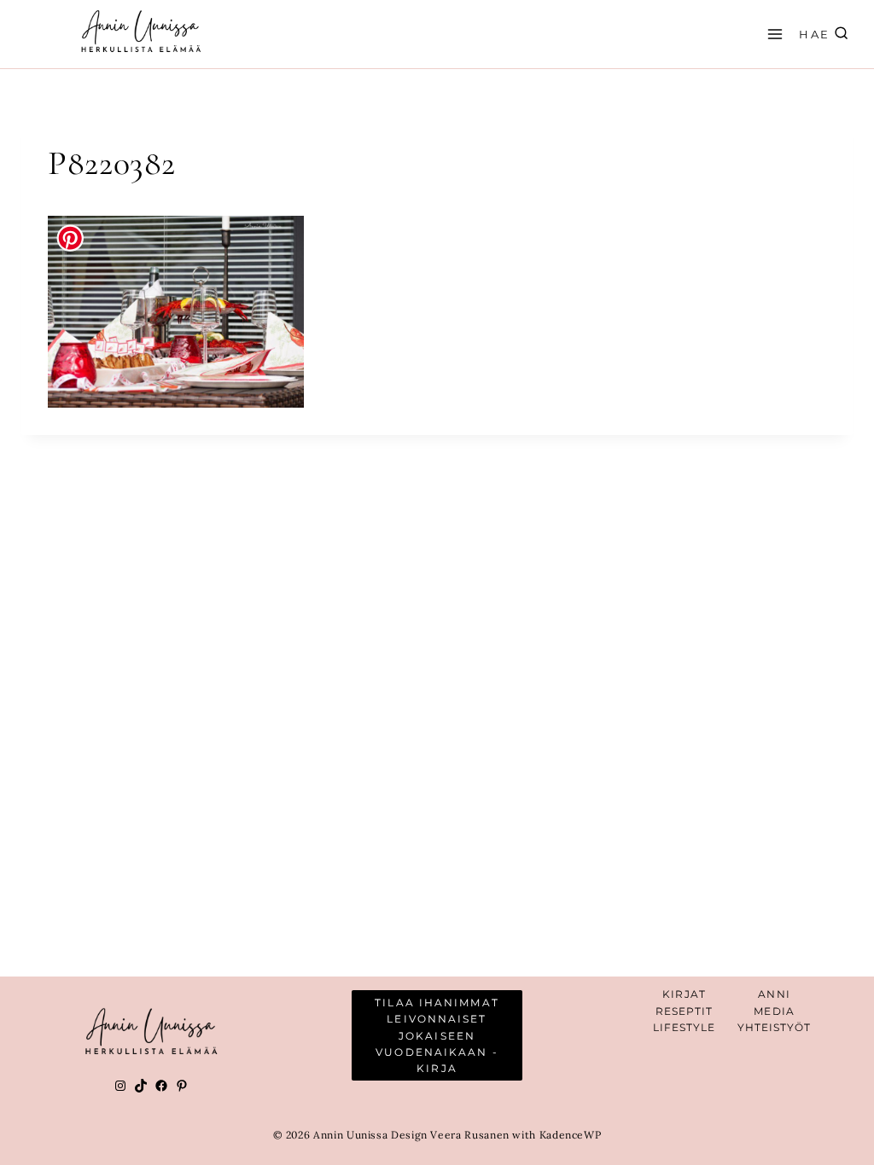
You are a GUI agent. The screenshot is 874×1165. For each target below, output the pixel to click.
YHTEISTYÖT (774, 1027)
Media (774, 1011)
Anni (774, 994)
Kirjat (684, 994)
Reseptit (685, 1011)
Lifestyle (684, 1027)
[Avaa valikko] (772, 33)
